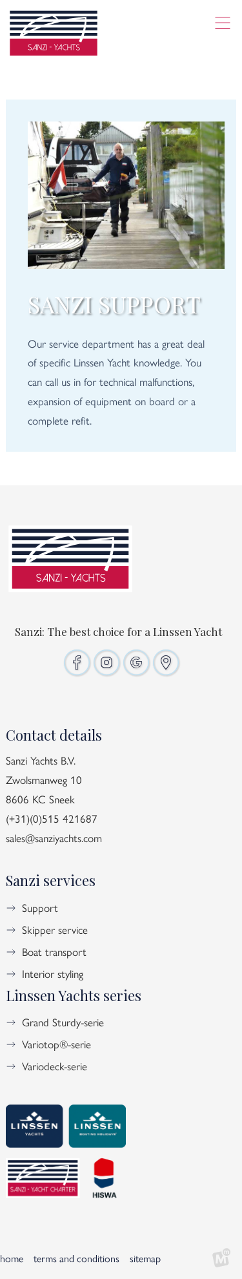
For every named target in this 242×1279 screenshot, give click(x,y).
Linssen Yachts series (73, 995)
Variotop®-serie (56, 1044)
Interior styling (52, 973)
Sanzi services (51, 880)
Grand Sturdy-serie (63, 1022)
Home (11, 1258)
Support (40, 907)
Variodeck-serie (54, 1065)
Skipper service (55, 929)
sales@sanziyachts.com (54, 837)
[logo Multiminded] (221, 1258)
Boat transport (54, 951)
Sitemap (145, 1258)
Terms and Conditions (76, 1258)
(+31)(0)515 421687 (51, 818)
